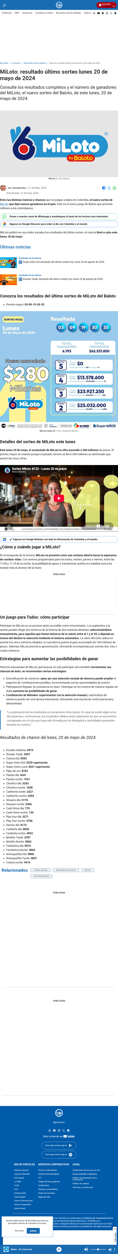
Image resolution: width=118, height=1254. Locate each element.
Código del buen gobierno (49, 1182)
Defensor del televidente (48, 1174)
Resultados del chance (66, 870)
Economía (16, 63)
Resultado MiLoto (41, 876)
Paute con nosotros (46, 1193)
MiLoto (4, 204)
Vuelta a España (91, 13)
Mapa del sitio (44, 1197)
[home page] (59, 5)
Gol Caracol (19, 1178)
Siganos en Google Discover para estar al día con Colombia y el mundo (48, 224)
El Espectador (20, 1193)
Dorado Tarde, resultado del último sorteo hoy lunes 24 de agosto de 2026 (63, 279)
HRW (17, 13)
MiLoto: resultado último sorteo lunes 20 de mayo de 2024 (75, 63)
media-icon (59, 1249)
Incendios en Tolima (44, 13)
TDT (40, 1178)
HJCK (16, 1186)
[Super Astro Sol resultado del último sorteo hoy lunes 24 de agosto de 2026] (8, 262)
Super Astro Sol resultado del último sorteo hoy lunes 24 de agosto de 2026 (63, 261)
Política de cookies (81, 1184)
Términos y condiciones (83, 1188)
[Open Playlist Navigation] (114, 1249)
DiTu (16, 1189)
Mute (86, 1249)
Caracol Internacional (23, 1201)
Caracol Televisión (22, 1174)
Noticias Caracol (21, 1170)
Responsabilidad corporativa (85, 1174)
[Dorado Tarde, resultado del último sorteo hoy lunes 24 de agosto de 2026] (8, 279)
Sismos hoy (27, 13)
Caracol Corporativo (22, 1205)
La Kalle (17, 1182)
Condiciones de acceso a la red (86, 1170)
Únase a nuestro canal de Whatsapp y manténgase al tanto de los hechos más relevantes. (59, 216)
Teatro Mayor (20, 1197)
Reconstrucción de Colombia (68, 13)
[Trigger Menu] (4, 5)
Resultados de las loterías (35, 63)
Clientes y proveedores (48, 1189)
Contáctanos (43, 1186)
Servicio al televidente (47, 1170)
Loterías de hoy (40, 870)
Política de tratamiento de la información (85, 1179)
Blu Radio (4, 63)
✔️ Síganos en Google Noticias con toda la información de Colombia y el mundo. (53, 539)
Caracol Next (19, 1208)
